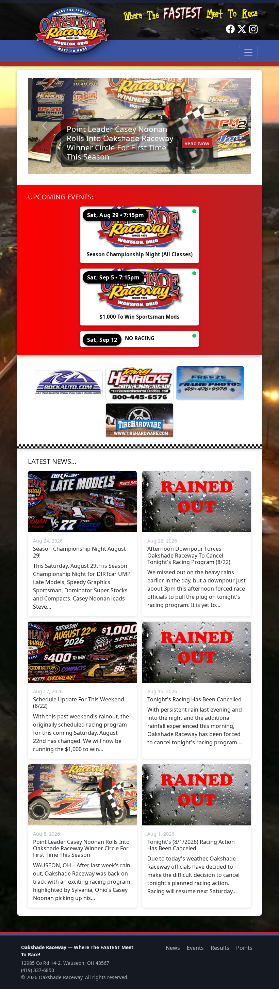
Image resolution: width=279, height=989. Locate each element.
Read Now (196, 143)
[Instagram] (253, 29)
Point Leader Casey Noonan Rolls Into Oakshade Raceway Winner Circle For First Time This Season (120, 143)
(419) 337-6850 (37, 970)
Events (195, 948)
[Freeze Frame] (210, 383)
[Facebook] (230, 29)
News (173, 948)
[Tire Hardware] (139, 420)
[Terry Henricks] (139, 383)
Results (220, 948)
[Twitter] (241, 29)
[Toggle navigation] (248, 52)
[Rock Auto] (69, 383)
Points (244, 948)
